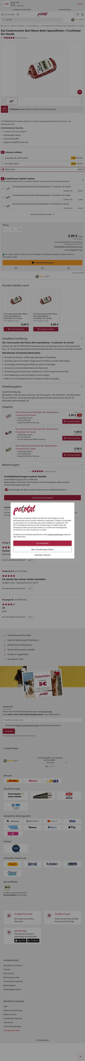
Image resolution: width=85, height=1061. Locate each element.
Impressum (46, 555)
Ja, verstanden (42, 543)
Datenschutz (38, 555)
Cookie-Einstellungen (55, 534)
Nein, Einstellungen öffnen (42, 549)
